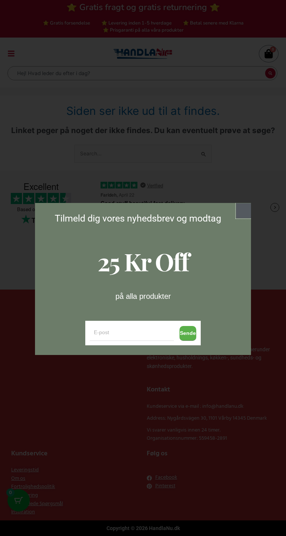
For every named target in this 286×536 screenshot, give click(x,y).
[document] (143, 268)
